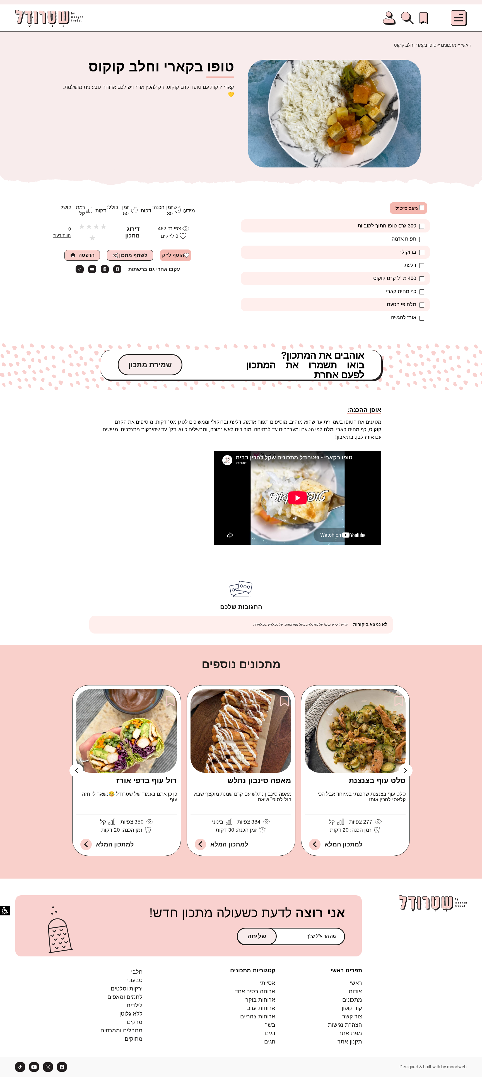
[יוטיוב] (92, 269)
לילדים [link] (135, 1005)
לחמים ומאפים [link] (125, 997)
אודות (355, 991)
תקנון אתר (350, 1041)
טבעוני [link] (135, 980)
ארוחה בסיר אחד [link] (255, 991)
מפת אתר (350, 1033)
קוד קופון (352, 1008)
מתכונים (448, 45)
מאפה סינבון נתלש (259, 780)
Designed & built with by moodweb (433, 1067)
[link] (423, 18)
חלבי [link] (137, 972)
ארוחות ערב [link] (261, 1008)
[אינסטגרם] (105, 269)
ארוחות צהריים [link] (257, 1016)
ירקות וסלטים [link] (127, 988)
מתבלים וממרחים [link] (121, 1030)
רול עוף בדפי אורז (147, 780)
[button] (459, 18)
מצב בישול (407, 208)
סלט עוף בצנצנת (377, 780)
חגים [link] (269, 1041)
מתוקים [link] (134, 1039)
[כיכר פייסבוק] (117, 269)
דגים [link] (270, 1033)
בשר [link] (270, 1025)
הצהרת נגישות (345, 1025)
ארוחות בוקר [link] (260, 1000)
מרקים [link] (135, 1022)
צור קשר (352, 1016)
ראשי (466, 45)
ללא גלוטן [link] (131, 1014)
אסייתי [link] (267, 983)
